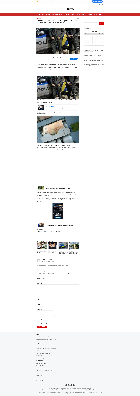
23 (102, 40)
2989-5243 (40, 355)
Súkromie (41, 375)
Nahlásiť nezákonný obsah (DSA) (42, 377)
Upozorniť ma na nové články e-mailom (45, 323)
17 (85, 40)
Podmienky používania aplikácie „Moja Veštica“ (65, 392)
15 (99, 39)
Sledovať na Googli (74, 58)
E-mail (38, 304)
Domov (43, 14)
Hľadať (85, 21)
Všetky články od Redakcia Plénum (48, 261)
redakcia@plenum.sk (42, 350)
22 (99, 40)
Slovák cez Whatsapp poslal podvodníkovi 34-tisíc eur (41, 251)
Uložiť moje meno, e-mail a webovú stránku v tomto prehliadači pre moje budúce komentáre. (57, 315)
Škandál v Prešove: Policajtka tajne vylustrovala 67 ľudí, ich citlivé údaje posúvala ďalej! (63, 252)
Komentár (39, 283)
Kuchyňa (78, 14)
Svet (53, 14)
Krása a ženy (89, 14)
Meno (38, 299)
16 (102, 39)
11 (88, 39)
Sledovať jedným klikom (97, 1)
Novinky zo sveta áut (74, 389)
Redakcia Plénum (42, 24)
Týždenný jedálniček (82, 389)
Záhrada (67, 14)
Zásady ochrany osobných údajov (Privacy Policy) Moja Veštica (84, 392)
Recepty (83, 14)
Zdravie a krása (67, 389)
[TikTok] (102, 4)
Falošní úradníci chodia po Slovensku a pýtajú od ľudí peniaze (52, 251)
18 (88, 40)
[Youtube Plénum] (103, 4)
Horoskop (61, 14)
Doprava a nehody (99, 392)
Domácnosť (72, 14)
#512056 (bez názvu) (70, 393)
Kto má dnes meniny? (94, 389)
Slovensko (48, 14)
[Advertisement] (58, 73)
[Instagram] (101, 4)
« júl (93, 47)
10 (85, 39)
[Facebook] (99, 4)
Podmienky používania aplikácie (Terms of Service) (47, 392)
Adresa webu (40, 309)
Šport (56, 14)
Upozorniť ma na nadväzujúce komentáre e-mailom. (48, 319)
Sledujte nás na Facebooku (40, 380)
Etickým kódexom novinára (46, 358)
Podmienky (37, 375)
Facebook (88, 389)
